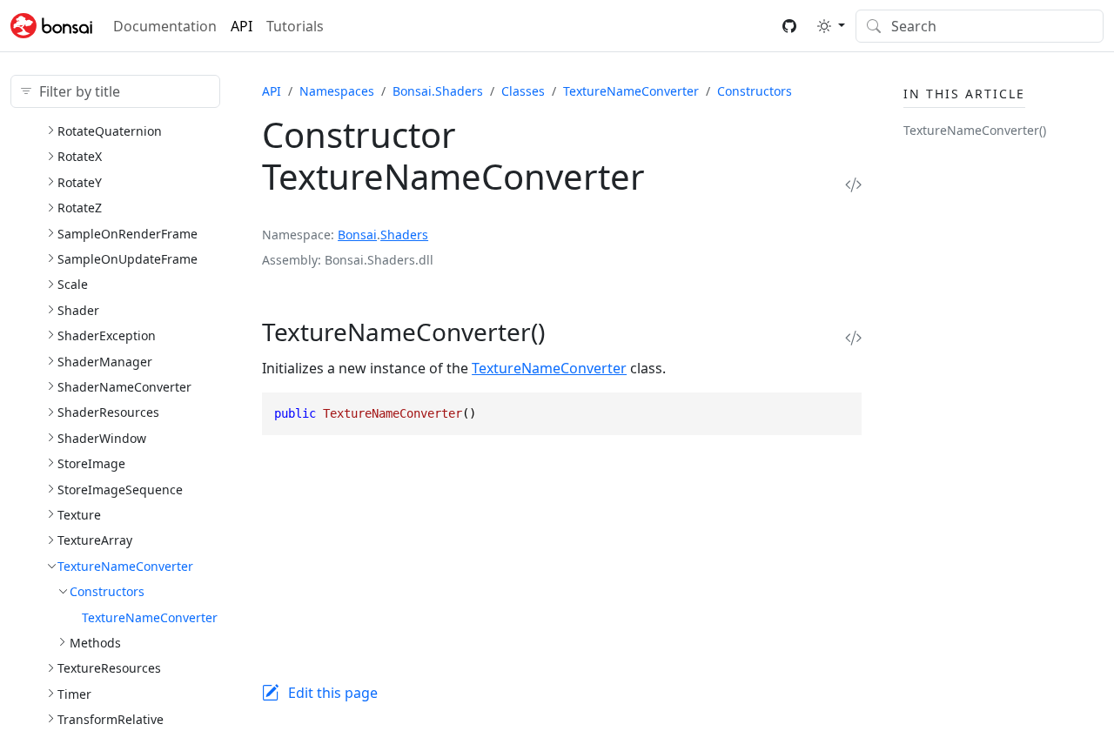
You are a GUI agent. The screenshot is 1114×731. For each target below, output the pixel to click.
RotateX (79, 156)
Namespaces (336, 91)
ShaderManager (104, 361)
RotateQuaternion (109, 131)
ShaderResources (108, 412)
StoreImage (91, 463)
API (241, 26)
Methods (95, 642)
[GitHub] (789, 26)
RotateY (79, 182)
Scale (72, 284)
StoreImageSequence (120, 489)
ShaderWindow (101, 438)
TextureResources (109, 668)
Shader (78, 310)
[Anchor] (567, 331)
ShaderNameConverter (124, 387)
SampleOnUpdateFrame (127, 259)
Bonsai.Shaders (438, 91)
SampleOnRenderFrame (127, 233)
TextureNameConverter (125, 566)
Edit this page (333, 692)
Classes (523, 91)
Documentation (165, 26)
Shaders (404, 234)
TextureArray (94, 540)
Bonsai (357, 234)
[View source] (853, 184)
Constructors (107, 591)
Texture (79, 514)
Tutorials (295, 26)
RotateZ (79, 207)
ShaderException (106, 335)
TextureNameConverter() (974, 130)
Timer (74, 694)
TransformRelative (110, 719)
